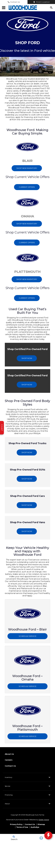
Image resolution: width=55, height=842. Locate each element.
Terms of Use (22, 827)
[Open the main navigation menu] (3, 7)
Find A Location (43, 2)
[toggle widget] (48, 835)
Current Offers (27, 187)
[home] (23, 7)
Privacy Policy (16, 824)
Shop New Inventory (26, 168)
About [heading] (7, 804)
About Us (9, 754)
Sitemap (41, 824)
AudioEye (35, 827)
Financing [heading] (9, 795)
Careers (8, 760)
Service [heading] (7, 786)
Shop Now (26, 358)
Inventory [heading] (8, 777)
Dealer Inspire (44, 820)
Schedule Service (27, 636)
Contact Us (15, 2)
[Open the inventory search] (51, 7)
